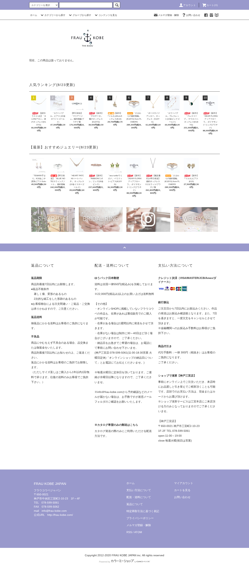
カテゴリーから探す (54, 15)
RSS (129, 532)
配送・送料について (138, 497)
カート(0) (212, 5)
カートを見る (182, 490)
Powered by (104, 562)
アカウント (189, 5)
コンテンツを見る (107, 15)
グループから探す (82, 15)
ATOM (138, 532)
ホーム (33, 15)
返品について (134, 504)
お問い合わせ (193, 15)
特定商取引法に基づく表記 (142, 511)
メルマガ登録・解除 (168, 15)
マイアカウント (183, 483)
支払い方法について (138, 490)
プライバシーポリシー (140, 518)
